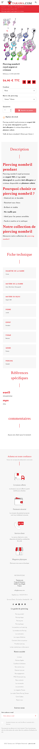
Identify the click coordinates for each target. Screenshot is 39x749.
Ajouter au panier (25, 110)
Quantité (6, 107)
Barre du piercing (10, 96)
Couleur (6, 87)
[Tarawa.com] (19, 2)
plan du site (31, 743)
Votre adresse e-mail (7, 712)
